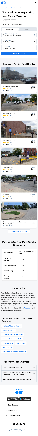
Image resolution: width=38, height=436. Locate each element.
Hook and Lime (7, 343)
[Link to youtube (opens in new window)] (24, 425)
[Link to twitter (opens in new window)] (21, 425)
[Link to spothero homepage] (19, 391)
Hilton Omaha (20, 343)
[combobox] (19, 34)
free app (27, 308)
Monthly (27, 29)
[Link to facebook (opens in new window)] (14, 425)
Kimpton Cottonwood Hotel (12, 339)
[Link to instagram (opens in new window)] (17, 425)
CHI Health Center (8, 330)
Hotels (10, 8)
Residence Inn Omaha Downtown (14, 352)
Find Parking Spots (19, 53)
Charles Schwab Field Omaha (12, 334)
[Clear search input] (34, 35)
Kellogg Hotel (7, 347)
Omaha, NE (4, 8)
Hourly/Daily (10, 29)
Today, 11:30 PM (10, 48)
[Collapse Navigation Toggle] (35, 2)
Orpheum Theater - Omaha (11, 326)
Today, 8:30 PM (10, 42)
